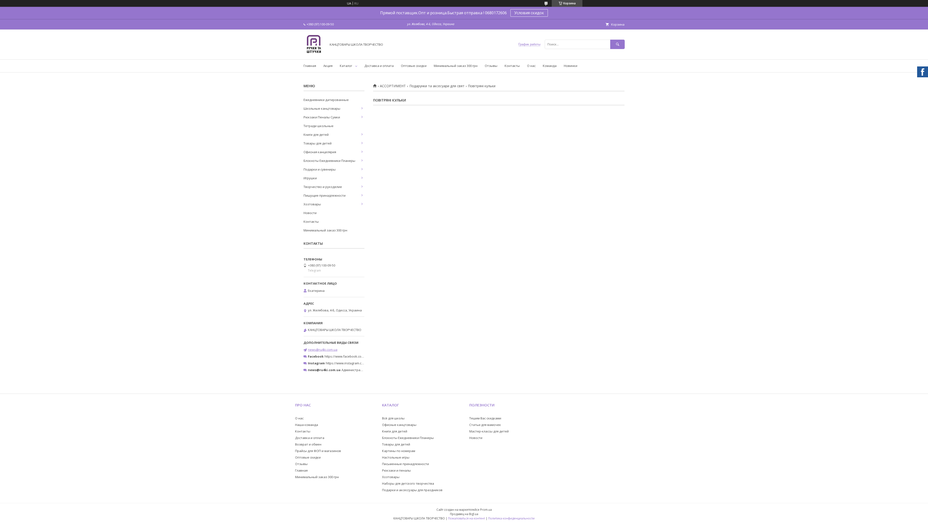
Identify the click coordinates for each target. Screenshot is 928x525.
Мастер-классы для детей (489, 431)
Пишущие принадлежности (325, 195)
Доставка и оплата (379, 66)
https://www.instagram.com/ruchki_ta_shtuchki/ (360, 363)
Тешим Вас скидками (485, 418)
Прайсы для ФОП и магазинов (318, 451)
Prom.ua (486, 510)
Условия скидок (529, 12)
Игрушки (310, 178)
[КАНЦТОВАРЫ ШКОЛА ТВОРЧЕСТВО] (314, 53)
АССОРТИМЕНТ (393, 86)
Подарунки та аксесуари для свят (436, 86)
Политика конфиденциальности (511, 518)
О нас (531, 66)
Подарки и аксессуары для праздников (412, 490)
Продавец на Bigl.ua (464, 514)
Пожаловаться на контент (466, 518)
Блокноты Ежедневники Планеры (329, 160)
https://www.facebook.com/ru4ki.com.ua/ (355, 356)
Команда (550, 66)
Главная (310, 66)
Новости (310, 213)
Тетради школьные (319, 126)
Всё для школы (393, 418)
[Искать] (617, 44)
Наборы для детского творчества (408, 483)
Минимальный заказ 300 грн (456, 66)
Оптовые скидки (414, 66)
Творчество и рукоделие (323, 187)
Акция (328, 66)
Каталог (346, 66)
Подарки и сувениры (320, 169)
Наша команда (306, 425)
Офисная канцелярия (320, 152)
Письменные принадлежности (405, 464)
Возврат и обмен (308, 444)
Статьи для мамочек (485, 425)
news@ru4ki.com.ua (322, 350)
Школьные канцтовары (322, 108)
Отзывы (491, 66)
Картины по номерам (398, 451)
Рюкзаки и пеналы (396, 470)
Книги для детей (316, 134)
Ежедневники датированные (326, 100)
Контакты (512, 66)
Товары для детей (318, 143)
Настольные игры (395, 457)
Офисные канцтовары (399, 425)
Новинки (570, 66)
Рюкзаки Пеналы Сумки (322, 117)
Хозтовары (312, 204)
